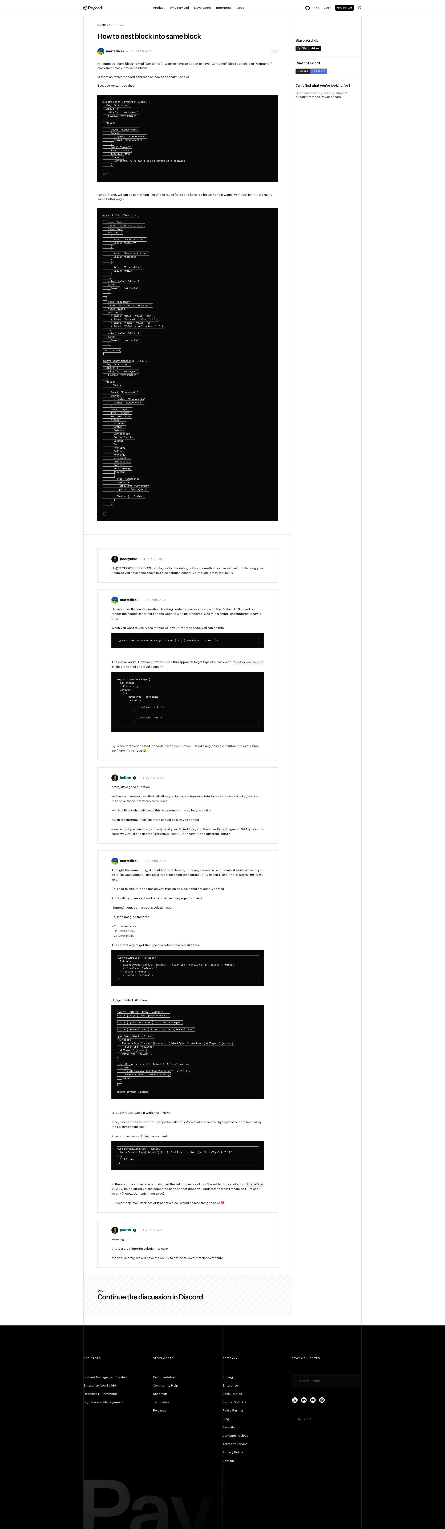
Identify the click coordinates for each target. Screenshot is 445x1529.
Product (159, 7)
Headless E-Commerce (100, 1394)
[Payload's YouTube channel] (313, 1400)
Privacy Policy (232, 1452)
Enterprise (224, 7)
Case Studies (232, 1394)
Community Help (111, 25)
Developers (202, 7)
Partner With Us (234, 1402)
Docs (240, 7)
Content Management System (105, 1377)
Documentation (164, 1377)
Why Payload (179, 7)
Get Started (344, 7)
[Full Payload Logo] (93, 8)
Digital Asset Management (103, 1402)
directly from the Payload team (318, 97)
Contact (228, 1461)
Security (228, 1427)
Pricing (227, 1377)
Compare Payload (235, 1435)
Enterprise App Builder (100, 1385)
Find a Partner (232, 1410)
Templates (161, 1402)
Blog (225, 1419)
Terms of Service (234, 1444)
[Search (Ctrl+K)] (360, 8)
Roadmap (160, 1394)
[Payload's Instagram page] (322, 1400)
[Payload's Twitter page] (295, 1400)
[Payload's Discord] (304, 1400)
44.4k (315, 7)
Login (327, 7)
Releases (159, 1410)
